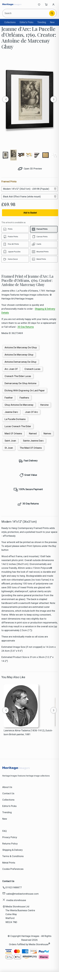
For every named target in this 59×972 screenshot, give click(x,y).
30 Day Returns (25, 326)
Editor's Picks (26, 22)
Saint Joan (10, 440)
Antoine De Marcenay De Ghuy (21, 347)
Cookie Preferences (12, 869)
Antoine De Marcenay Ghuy (19, 354)
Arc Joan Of (11, 369)
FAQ (4, 831)
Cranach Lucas (32, 369)
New (52, 22)
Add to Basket (30, 212)
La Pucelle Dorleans (15, 419)
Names (47, 433)
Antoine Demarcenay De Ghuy (20, 361)
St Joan (9, 447)
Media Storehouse (38, 944)
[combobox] (26, 13)
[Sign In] (53, 4)
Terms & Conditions (13, 856)
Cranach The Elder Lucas (18, 376)
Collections (10, 22)
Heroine (44, 404)
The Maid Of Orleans (31, 447)
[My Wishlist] (39, 4)
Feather (9, 397)
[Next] (53, 99)
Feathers (24, 397)
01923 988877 (13, 887)
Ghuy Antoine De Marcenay (19, 404)
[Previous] (5, 99)
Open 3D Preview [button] (32, 168)
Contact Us (8, 793)
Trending (41, 22)
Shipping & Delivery (12, 849)
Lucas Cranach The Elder (18, 426)
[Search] (52, 13)
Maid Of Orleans (13, 433)
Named (33, 433)
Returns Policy (10, 843)
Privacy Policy (9, 837)
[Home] (11, 4)
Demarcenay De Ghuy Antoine (20, 383)
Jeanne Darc (11, 412)
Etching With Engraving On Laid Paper (25, 390)
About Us (7, 787)
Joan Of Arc (31, 412)
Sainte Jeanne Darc (33, 440)
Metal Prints (8, 862)
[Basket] (46, 4)
